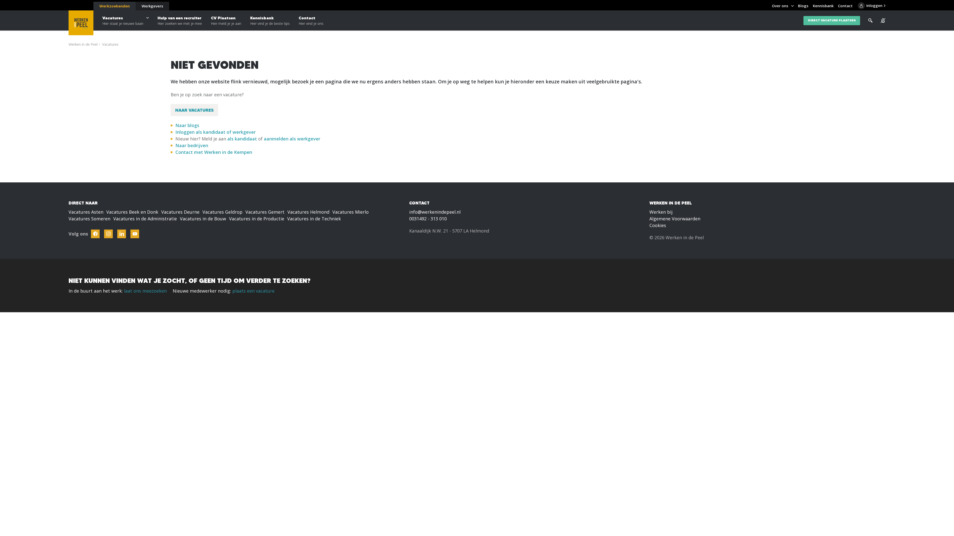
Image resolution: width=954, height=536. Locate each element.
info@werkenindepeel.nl (435, 212)
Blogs (803, 5)
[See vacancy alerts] (883, 20)
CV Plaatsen (226, 20)
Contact (311, 20)
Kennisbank (270, 20)
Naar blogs (187, 125)
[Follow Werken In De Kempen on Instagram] (108, 234)
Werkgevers (152, 5)
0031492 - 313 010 (428, 219)
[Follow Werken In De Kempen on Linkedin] (121, 234)
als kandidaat (242, 139)
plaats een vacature (253, 291)
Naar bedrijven (192, 145)
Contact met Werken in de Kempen (213, 152)
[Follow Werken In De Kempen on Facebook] (95, 234)
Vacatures (122, 20)
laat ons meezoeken (145, 291)
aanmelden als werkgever (292, 139)
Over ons (780, 5)
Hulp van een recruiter (180, 20)
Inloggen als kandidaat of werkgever (215, 132)
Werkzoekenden (114, 5)
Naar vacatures (194, 110)
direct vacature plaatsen (832, 20)
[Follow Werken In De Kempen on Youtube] (134, 234)
